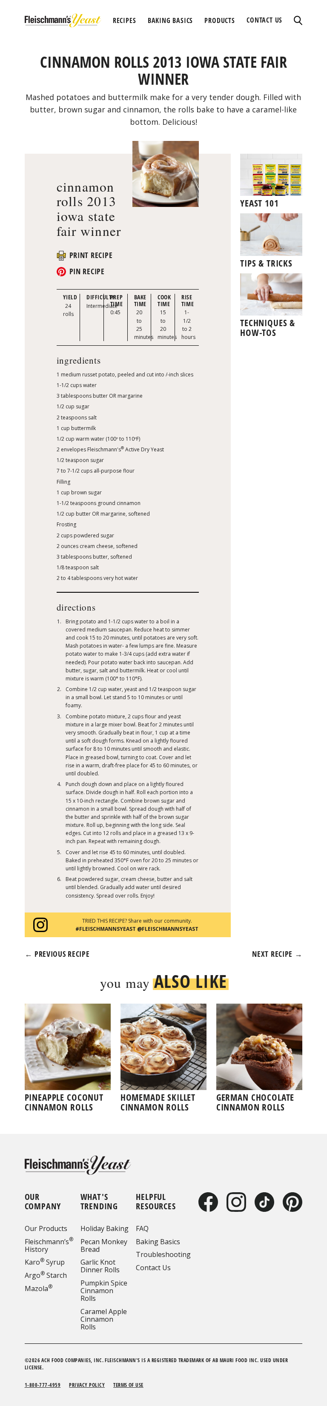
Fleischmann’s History (49, 1245)
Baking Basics (158, 1241)
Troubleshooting (163, 1254)
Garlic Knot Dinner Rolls (100, 1265)
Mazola (38, 1288)
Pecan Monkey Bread (103, 1245)
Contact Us (153, 1267)
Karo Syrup (45, 1262)
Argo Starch (46, 1275)
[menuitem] (124, 20)
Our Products (46, 1228)
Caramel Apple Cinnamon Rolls (103, 1319)
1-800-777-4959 (43, 1385)
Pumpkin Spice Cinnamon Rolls (103, 1290)
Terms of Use (128, 1385)
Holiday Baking (104, 1228)
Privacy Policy (87, 1385)
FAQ (142, 1228)
